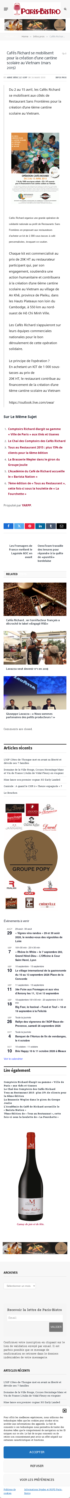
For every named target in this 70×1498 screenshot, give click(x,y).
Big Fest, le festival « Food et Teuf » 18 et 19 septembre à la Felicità (40, 1009)
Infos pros (61, 77)
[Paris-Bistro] (37, 9)
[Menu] (6, 9)
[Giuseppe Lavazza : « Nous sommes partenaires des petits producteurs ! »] (35, 693)
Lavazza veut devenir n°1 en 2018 (27, 669)
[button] (64, 1410)
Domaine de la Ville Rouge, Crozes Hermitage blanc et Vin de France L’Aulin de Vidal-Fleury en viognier (34, 771)
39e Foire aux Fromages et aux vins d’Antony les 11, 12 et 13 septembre (37, 991)
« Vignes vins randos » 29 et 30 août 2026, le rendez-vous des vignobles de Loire (38, 937)
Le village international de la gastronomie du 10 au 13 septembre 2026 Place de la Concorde (40, 974)
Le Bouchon (10, 793)
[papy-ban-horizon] (35, 30)
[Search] (64, 9)
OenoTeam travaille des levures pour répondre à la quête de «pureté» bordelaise (50, 554)
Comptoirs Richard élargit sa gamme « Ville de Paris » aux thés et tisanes (34, 1084)
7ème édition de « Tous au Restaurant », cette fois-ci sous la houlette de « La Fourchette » (37, 488)
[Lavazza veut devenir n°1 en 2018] (35, 647)
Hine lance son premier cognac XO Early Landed (32, 780)
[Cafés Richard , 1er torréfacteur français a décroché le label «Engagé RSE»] (35, 599)
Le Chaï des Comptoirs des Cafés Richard (37, 441)
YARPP (26, 505)
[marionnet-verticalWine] (31, 1233)
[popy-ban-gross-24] (31, 910)
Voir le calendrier (13, 1058)
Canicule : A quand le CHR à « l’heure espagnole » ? (33, 786)
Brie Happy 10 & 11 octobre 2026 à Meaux (40, 1051)
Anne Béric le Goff (17, 77)
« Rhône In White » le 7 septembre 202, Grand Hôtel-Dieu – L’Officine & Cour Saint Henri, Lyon (39, 956)
